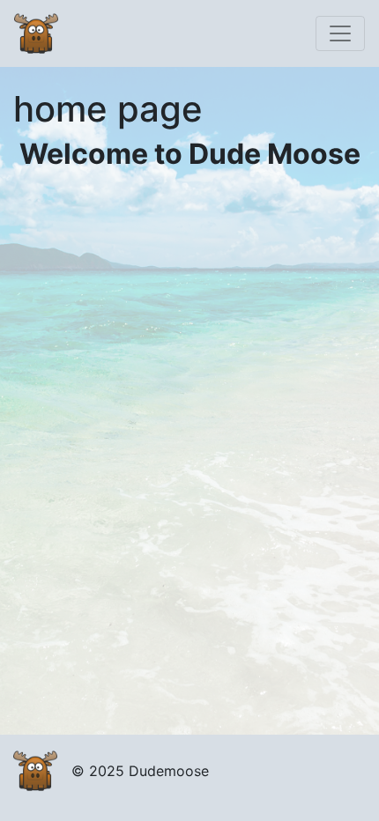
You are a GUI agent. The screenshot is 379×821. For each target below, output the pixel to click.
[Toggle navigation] (340, 33)
